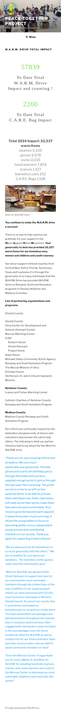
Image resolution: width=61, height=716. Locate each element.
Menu (32, 36)
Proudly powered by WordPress (22, 707)
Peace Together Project (26, 21)
